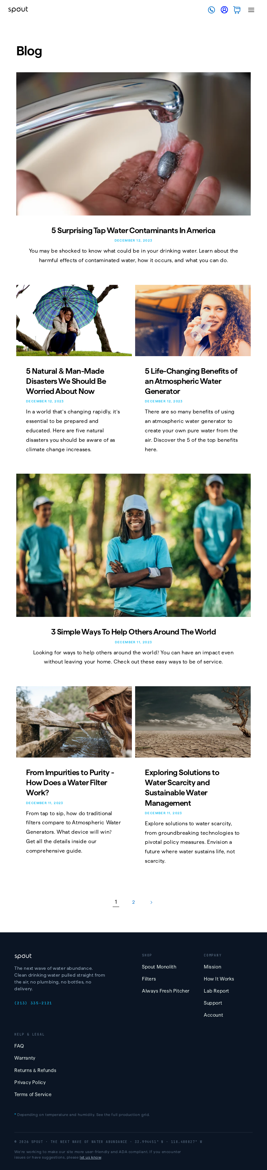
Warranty (24, 1058)
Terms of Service (33, 1094)
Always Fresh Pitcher (166, 991)
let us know (90, 1157)
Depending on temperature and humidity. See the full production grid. (82, 1115)
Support (213, 1003)
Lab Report (216, 991)
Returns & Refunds (35, 1070)
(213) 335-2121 (33, 1003)
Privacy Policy (30, 1082)
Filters (149, 979)
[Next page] (151, 902)
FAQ (19, 1046)
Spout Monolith (159, 966)
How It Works (219, 979)
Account (213, 1015)
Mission (212, 966)
